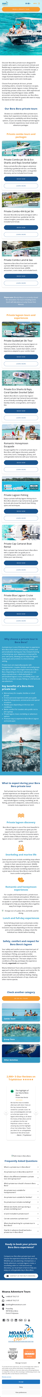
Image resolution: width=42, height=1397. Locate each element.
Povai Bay (9, 1309)
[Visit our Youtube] (29, 1320)
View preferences (21, 1392)
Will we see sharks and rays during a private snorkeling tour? (17, 1208)
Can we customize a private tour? (16, 1219)
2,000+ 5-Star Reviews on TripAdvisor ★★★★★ (21, 1078)
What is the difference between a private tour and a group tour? (19, 1178)
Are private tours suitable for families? (18, 1197)
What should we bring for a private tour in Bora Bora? (19, 1224)
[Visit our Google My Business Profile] (8, 1320)
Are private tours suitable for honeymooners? (14, 1191)
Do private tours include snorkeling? (17, 1202)
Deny (21, 1387)
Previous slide (6, 1113)
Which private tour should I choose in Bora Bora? (19, 1184)
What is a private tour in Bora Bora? (17, 1167)
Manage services (6, 1377)
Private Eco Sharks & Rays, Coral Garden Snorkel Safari (19, 391)
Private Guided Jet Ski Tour (18, 340)
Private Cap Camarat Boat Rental (18, 545)
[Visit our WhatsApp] (25, 1320)
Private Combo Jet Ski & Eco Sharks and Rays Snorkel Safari (20, 161)
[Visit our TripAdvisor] (21, 1320)
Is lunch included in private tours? (16, 1214)
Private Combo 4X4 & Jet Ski (19, 211)
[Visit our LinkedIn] (16, 1320)
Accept (21, 1382)
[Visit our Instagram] (12, 1320)
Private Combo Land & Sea (18, 260)
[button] (39, 1363)
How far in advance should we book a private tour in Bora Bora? (17, 1231)
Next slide (36, 1113)
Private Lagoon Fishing (16, 495)
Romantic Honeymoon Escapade (16, 445)
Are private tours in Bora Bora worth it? (18, 1172)
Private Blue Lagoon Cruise (18, 595)
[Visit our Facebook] (4, 1320)
